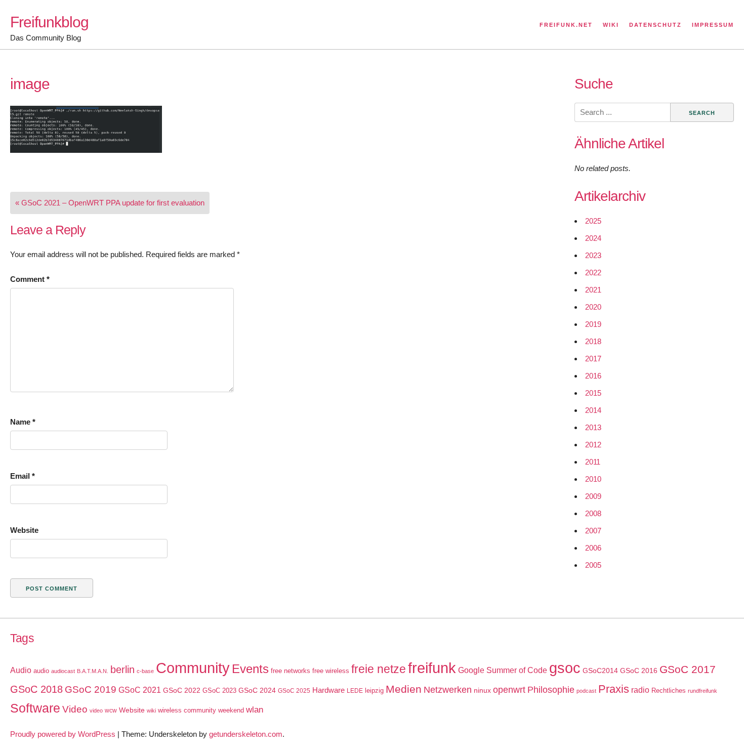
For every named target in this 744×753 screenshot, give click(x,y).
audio (41, 671)
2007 (593, 530)
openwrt (509, 690)
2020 (593, 307)
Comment (30, 279)
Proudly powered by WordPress (62, 734)
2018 (593, 341)
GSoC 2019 (90, 689)
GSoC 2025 (294, 690)
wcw (111, 710)
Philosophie (550, 690)
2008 (593, 513)
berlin (122, 669)
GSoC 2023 (219, 690)
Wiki (611, 25)
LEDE (355, 690)
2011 (592, 461)
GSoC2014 (600, 670)
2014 (593, 410)
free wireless (330, 671)
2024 (593, 238)
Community (193, 667)
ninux (482, 690)
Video (75, 709)
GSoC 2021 (139, 690)
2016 (593, 375)
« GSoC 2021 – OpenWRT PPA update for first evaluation (109, 202)
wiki (151, 710)
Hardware (328, 690)
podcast (586, 691)
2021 (593, 289)
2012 (593, 444)
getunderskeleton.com (245, 734)
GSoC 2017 (687, 669)
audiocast (63, 671)
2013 (593, 427)
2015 (593, 393)
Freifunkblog (49, 22)
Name (22, 421)
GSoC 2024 (257, 690)
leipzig (374, 690)
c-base (145, 671)
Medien (404, 689)
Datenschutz (655, 25)
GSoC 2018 (36, 689)
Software (35, 708)
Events (250, 669)
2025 (593, 221)
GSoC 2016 (638, 670)
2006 (593, 547)
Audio (20, 670)
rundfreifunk (702, 691)
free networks (290, 671)
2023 (593, 255)
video (96, 710)
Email (22, 476)
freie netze (378, 669)
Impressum (713, 25)
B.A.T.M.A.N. (92, 671)
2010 (593, 479)
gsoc (565, 668)
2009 (593, 496)
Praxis (613, 689)
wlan (254, 710)
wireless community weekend (201, 710)
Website (24, 530)
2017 (593, 358)
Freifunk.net (566, 25)
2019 (593, 324)
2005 (593, 565)
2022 (593, 272)
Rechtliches (668, 690)
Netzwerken (448, 690)
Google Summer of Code (502, 670)
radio (640, 690)
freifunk (432, 668)
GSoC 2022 (181, 690)
